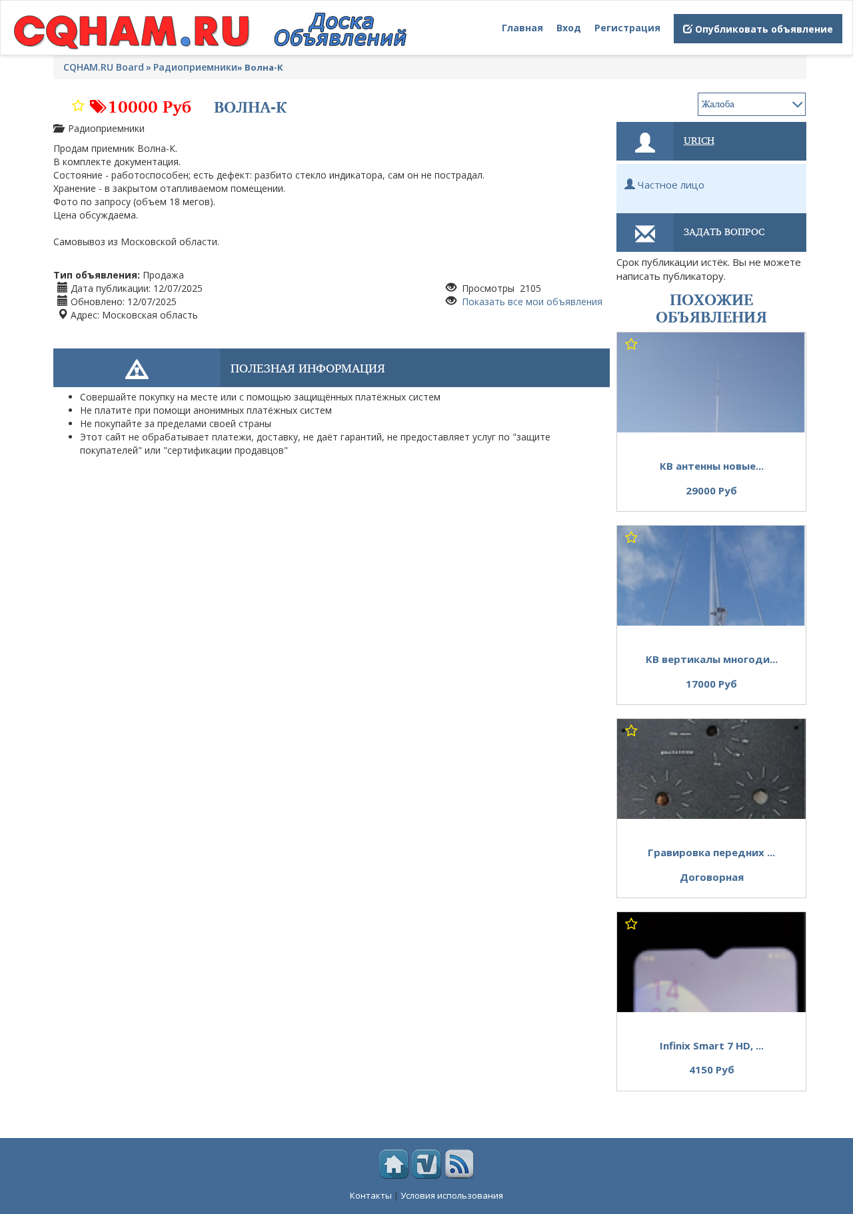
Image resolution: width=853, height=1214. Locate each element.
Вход (568, 27)
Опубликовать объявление (762, 29)
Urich (699, 140)
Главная (522, 27)
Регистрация (627, 27)
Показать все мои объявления (530, 301)
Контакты (371, 1195)
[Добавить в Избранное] (78, 103)
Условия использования (452, 1195)
